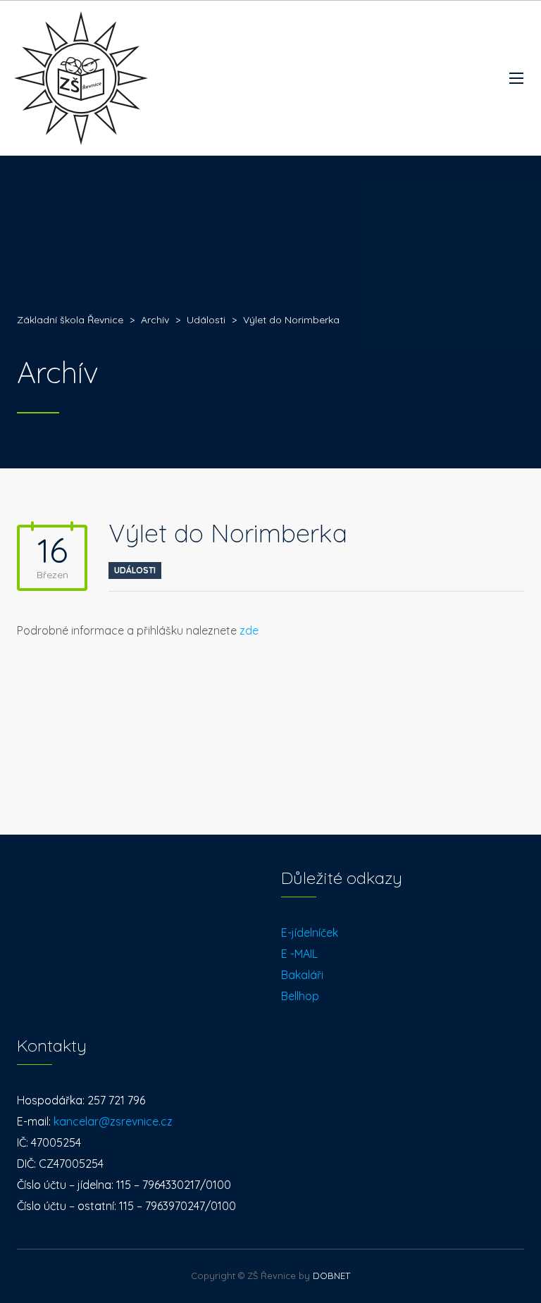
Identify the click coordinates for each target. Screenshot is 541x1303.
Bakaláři (302, 975)
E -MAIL (299, 954)
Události (135, 570)
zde (249, 630)
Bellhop (300, 996)
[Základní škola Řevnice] (81, 78)
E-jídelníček (309, 932)
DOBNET (331, 1275)
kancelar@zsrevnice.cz (113, 1121)
